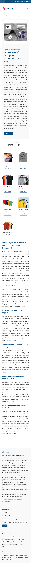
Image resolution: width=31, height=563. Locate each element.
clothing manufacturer (9, 499)
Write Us (8, 134)
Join (5, 526)
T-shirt (6, 513)
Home (4, 16)
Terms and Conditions (21, 555)
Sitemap (6, 555)
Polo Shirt (7, 515)
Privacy (12, 555)
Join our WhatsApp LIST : (10, 520)
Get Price (8, 168)
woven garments (13, 460)
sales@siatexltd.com (23, 1)
